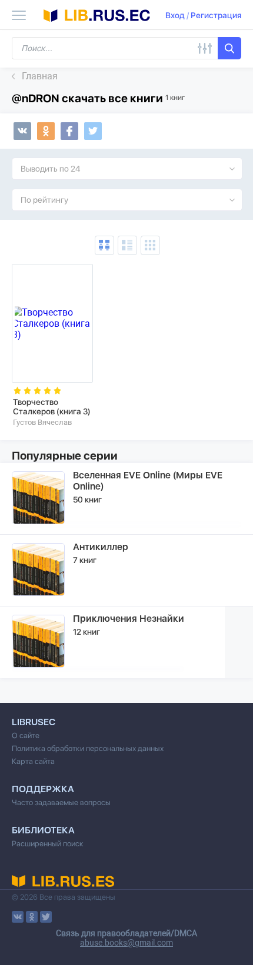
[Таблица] (104, 245)
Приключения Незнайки (128, 618)
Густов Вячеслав (42, 422)
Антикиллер (100, 546)
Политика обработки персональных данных (88, 748)
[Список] (127, 245)
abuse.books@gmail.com (126, 942)
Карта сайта (33, 761)
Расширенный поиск (48, 843)
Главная (40, 76)
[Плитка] (150, 245)
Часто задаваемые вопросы (61, 802)
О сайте (25, 735)
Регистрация (216, 15)
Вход (175, 15)
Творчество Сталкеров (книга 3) (52, 406)
